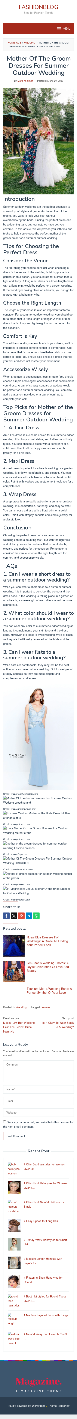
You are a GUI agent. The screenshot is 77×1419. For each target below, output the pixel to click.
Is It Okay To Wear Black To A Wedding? (58, 1022)
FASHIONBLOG (38, 7)
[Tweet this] (14, 915)
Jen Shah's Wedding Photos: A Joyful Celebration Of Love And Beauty (48, 967)
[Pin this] (21, 915)
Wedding (21, 1007)
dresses (45, 1007)
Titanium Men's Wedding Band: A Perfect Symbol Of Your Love (49, 990)
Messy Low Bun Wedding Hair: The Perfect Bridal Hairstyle (19, 1024)
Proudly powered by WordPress (26, 1406)
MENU (67, 29)
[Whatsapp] (36, 915)
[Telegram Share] (29, 915)
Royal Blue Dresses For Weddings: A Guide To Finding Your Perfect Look (47, 941)
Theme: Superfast (59, 1406)
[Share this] (6, 915)
